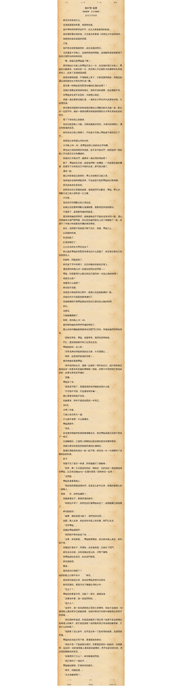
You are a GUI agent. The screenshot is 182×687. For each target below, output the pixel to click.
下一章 (99, 2)
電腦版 (69, 684)
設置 (66, 2)
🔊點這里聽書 (91, 15)
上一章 (83, 2)
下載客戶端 (112, 684)
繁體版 (91, 684)
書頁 (115, 2)
